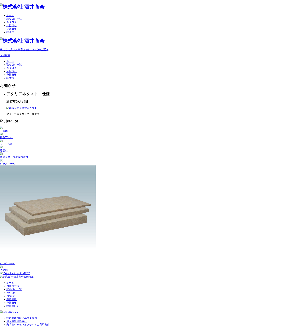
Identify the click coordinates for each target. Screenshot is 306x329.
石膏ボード (6, 131)
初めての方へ (24, 49)
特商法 (10, 32)
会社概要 (11, 28)
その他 (4, 270)
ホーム (10, 15)
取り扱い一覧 (14, 18)
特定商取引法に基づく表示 (21, 318)
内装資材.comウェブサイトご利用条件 (28, 324)
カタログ (11, 22)
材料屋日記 (12, 306)
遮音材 (4, 150)
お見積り (11, 25)
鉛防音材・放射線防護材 (14, 157)
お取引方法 (12, 286)
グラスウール (7, 163)
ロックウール (7, 263)
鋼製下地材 (6, 137)
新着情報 (11, 299)
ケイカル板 (6, 144)
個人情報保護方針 (16, 321)
